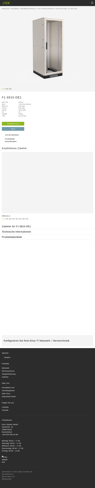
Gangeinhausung (8, 374)
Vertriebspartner (8, 391)
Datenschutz (8, 474)
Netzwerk (15, 8)
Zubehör (5, 377)
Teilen (13, 129)
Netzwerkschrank (27, 8)
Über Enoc (6, 393)
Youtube (5, 410)
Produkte (6, 8)
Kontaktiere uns (13, 124)
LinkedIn (5, 407)
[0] (85, 3)
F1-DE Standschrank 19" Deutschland (52, 8)
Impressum (6, 479)
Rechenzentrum (8, 371)
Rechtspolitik (8, 476)
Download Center (9, 396)
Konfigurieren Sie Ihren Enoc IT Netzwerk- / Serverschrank (37, 340)
